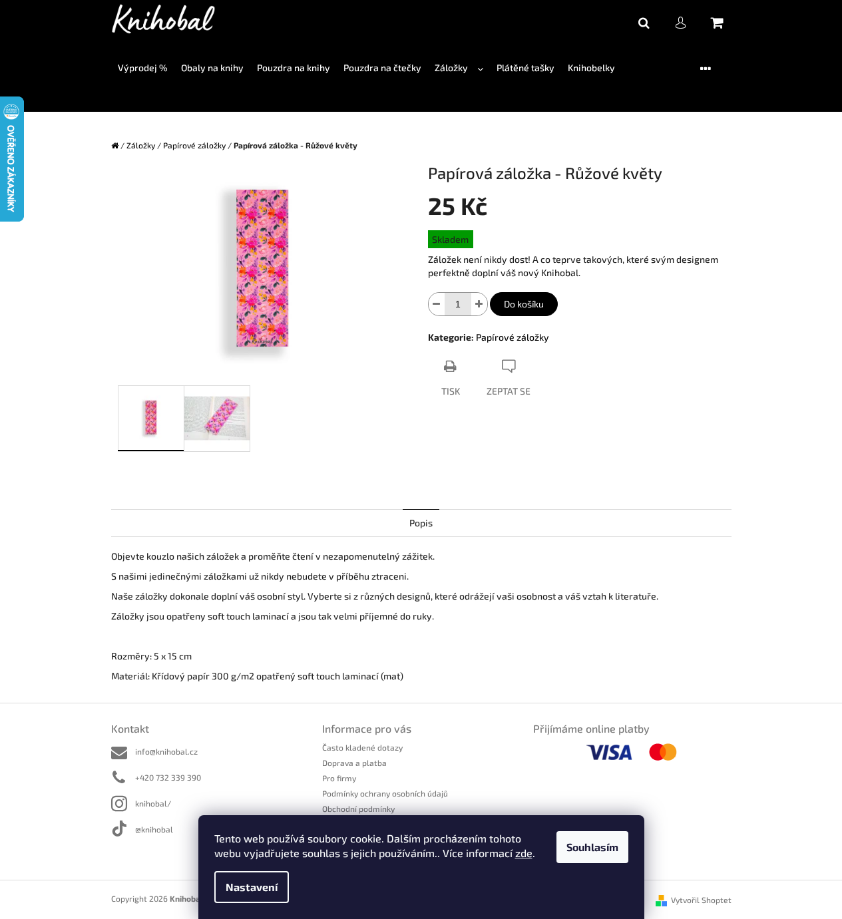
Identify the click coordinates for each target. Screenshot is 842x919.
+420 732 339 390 (168, 777)
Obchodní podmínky (358, 808)
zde (523, 852)
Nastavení (252, 886)
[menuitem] (142, 68)
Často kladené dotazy (362, 747)
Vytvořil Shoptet (701, 899)
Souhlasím (592, 846)
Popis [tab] (421, 522)
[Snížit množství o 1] (437, 304)
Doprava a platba (354, 762)
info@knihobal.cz (166, 751)
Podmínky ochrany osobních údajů (385, 793)
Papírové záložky (512, 337)
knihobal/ (153, 803)
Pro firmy (339, 778)
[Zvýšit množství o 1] (479, 304)
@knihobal (154, 829)
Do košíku (524, 303)
